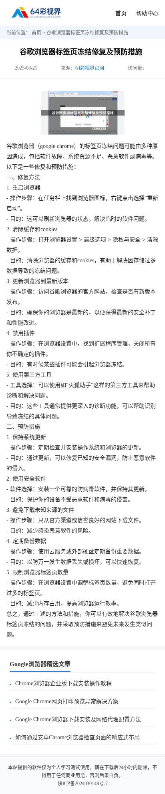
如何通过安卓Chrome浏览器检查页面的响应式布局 (77, 737)
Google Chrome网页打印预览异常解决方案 (67, 701)
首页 (121, 13)
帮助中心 (147, 13)
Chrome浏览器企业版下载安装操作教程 (63, 683)
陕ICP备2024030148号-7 (83, 783)
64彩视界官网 (89, 68)
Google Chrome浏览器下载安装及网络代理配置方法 (78, 719)
